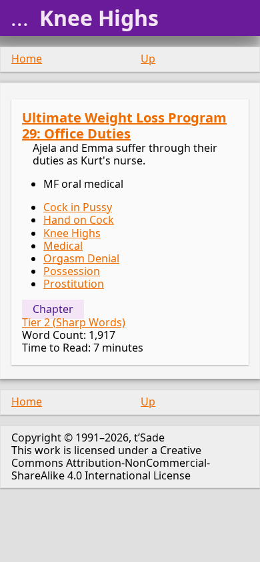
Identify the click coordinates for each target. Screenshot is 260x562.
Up (148, 58)
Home (26, 58)
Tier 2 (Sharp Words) (73, 322)
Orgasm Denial (81, 258)
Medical (63, 245)
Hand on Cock (78, 219)
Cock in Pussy (77, 207)
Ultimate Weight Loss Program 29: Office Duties (124, 125)
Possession (71, 271)
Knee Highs (72, 233)
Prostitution (73, 283)
